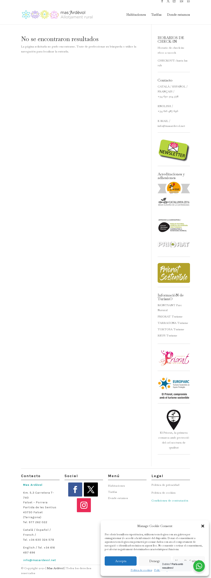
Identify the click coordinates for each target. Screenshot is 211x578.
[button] (203, 526)
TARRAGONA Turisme (173, 323)
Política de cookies (141, 570)
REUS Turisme (167, 335)
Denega (154, 561)
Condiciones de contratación (169, 500)
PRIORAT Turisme (170, 316)
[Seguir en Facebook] (75, 489)
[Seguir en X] (91, 489)
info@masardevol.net (171, 126)
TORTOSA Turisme (171, 329)
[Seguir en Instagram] (84, 505)
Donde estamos (178, 15)
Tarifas (156, 15)
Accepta (120, 561)
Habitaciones (136, 15)
